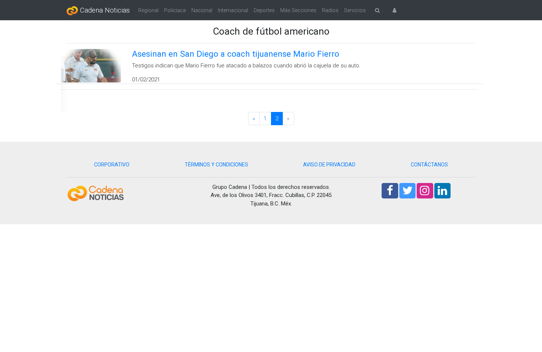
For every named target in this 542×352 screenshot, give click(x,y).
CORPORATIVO (111, 165)
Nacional (201, 10)
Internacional (233, 10)
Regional (148, 10)
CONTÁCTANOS (429, 165)
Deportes (264, 10)
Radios (330, 10)
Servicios (355, 10)
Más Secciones (298, 10)
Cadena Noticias (104, 10)
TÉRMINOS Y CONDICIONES (216, 165)
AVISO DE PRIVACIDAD (329, 165)
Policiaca (175, 10)
